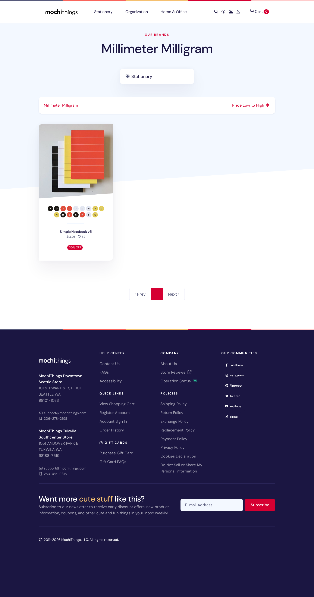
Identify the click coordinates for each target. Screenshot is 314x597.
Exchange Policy (174, 421)
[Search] (216, 12)
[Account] (238, 12)
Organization (136, 11)
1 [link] (156, 294)
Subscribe (263, 505)
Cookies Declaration (178, 456)
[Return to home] (61, 12)
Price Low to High (248, 105)
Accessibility (111, 381)
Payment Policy (173, 439)
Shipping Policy (173, 403)
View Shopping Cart (117, 403)
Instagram (238, 375)
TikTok (235, 417)
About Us (168, 363)
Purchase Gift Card (116, 453)
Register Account (115, 412)
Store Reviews (173, 372)
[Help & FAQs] (223, 12)
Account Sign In (113, 421)
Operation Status (176, 381)
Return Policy (171, 412)
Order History (112, 430)
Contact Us (110, 363)
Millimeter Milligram (157, 48)
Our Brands (157, 35)
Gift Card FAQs (113, 461)
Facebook (238, 365)
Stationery (103, 11)
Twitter (236, 396)
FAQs (104, 372)
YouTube (237, 406)
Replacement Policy (177, 430)
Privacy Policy (172, 447)
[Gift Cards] (231, 12)
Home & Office (174, 11)
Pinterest (237, 385)
